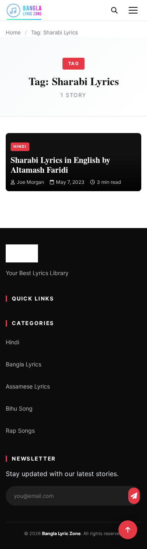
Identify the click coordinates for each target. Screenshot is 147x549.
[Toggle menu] (133, 10)
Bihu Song (19, 408)
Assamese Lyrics (28, 386)
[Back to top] (127, 529)
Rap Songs (20, 430)
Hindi (20, 146)
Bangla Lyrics (23, 364)
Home (13, 32)
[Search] (114, 10)
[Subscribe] (134, 496)
